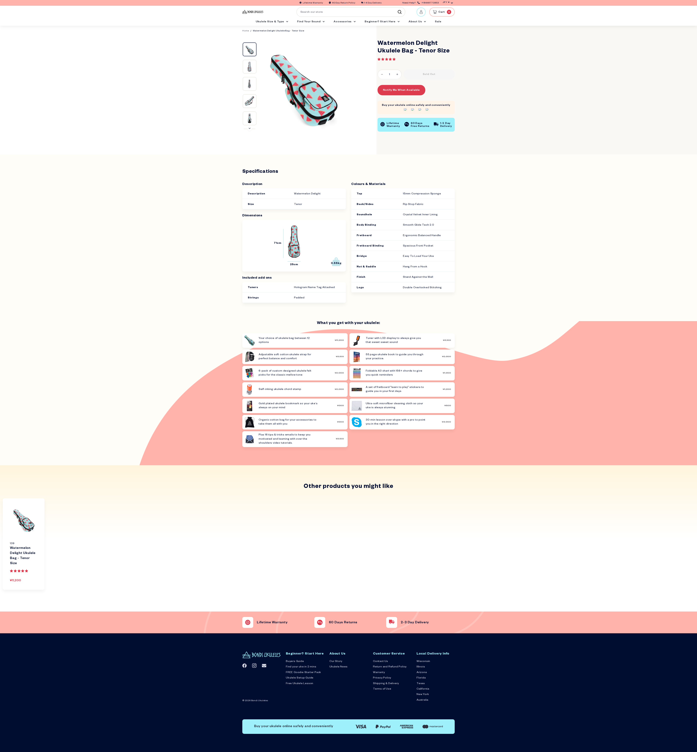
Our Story (335, 661)
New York (423, 694)
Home (245, 31)
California (423, 689)
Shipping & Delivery (386, 683)
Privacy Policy (382, 678)
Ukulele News (338, 667)
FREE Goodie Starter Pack (303, 672)
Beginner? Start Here (380, 22)
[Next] (249, 129)
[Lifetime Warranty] (247, 622)
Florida (421, 678)
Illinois (421, 667)
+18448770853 (430, 3)
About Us (416, 22)
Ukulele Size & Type (270, 22)
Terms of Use (382, 689)
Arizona (422, 672)
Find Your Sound (309, 22)
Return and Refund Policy (390, 667)
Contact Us (380, 661)
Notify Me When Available (401, 90)
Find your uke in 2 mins (301, 667)
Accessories (343, 22)
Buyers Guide (295, 661)
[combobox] (351, 12)
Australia (422, 700)
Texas (421, 683)
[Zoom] (303, 85)
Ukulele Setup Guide (299, 678)
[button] (387, 59)
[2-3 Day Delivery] (391, 622)
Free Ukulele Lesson (299, 683)
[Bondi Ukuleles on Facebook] (244, 665)
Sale (438, 22)
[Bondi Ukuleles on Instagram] (254, 665)
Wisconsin (423, 661)
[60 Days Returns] (319, 622)
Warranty (379, 672)
